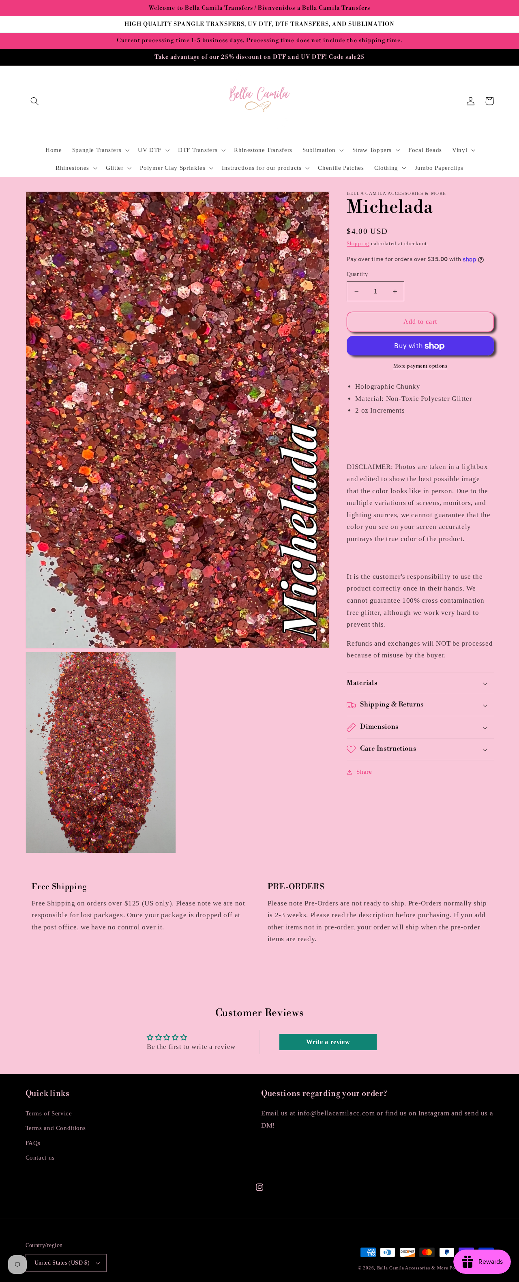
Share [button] (364, 772)
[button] (35, 101)
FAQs (33, 1143)
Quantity (357, 275)
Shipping (358, 244)
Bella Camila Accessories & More (413, 1268)
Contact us (40, 1157)
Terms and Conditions (56, 1128)
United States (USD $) (62, 1263)
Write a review (328, 1041)
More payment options (420, 366)
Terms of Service (49, 1113)
